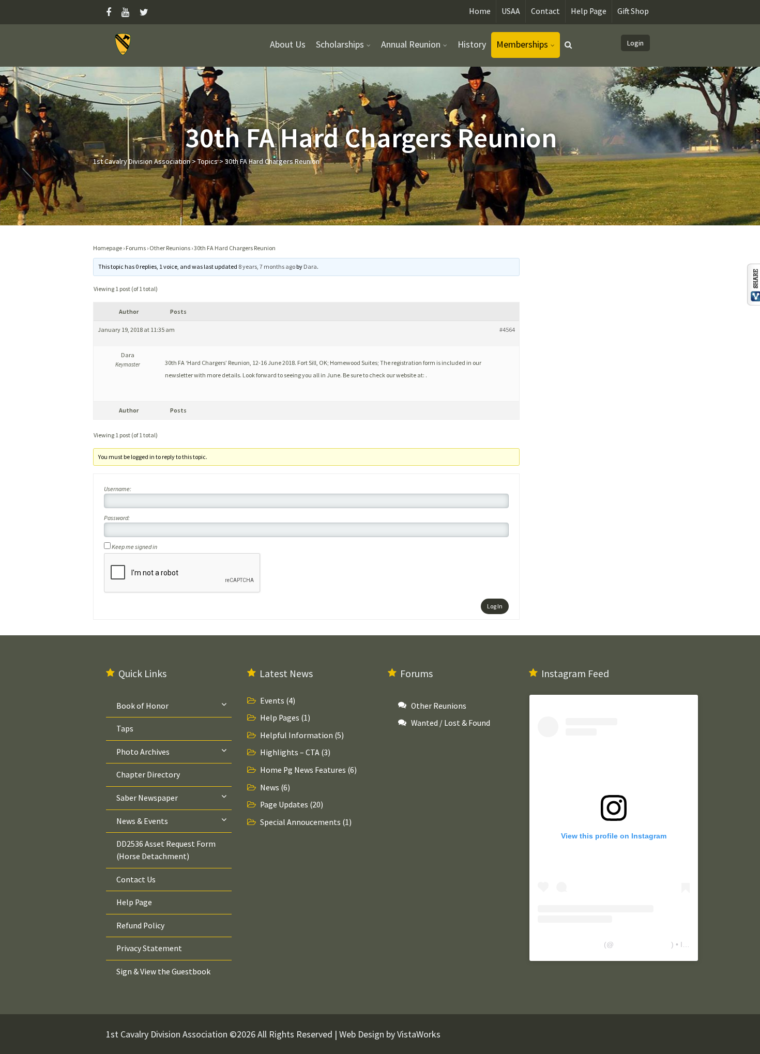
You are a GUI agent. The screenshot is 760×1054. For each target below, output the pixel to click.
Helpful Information (296, 735)
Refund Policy (140, 925)
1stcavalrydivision (642, 944)
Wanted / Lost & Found (450, 723)
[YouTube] (125, 12)
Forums (136, 248)
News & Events (142, 821)
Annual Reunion (410, 44)
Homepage (107, 248)
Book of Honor (142, 706)
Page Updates (284, 804)
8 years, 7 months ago (266, 266)
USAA (510, 11)
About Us (288, 44)
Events (272, 701)
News (269, 787)
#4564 (507, 329)
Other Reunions (169, 248)
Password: (117, 518)
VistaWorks (418, 1034)
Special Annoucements (300, 822)
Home (480, 11)
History (472, 44)
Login (635, 43)
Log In (495, 606)
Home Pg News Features (303, 770)
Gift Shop (633, 11)
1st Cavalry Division (570, 944)
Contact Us (136, 879)
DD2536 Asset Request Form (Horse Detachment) (166, 850)
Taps (124, 729)
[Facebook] (111, 12)
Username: (117, 489)
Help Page (588, 11)
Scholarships (340, 44)
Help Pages (279, 718)
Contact (545, 11)
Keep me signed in (134, 547)
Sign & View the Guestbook (163, 971)
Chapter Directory (148, 775)
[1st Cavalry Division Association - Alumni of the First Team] (123, 44)
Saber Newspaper (147, 798)
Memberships (522, 44)
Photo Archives (143, 752)
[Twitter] (144, 12)
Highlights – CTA (290, 752)
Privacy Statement (149, 948)
